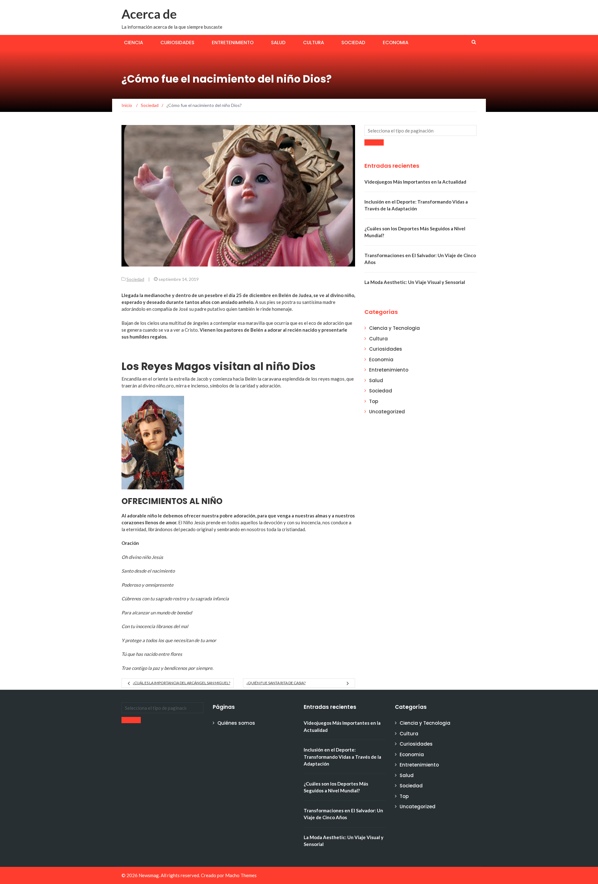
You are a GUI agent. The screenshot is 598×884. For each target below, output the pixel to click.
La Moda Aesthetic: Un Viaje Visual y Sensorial (414, 282)
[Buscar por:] (420, 130)
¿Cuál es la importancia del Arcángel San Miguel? (181, 682)
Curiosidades (177, 42)
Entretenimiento (233, 42)
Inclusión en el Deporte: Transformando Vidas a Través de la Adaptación (342, 756)
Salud (278, 42)
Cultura (313, 42)
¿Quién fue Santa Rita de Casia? (276, 682)
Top (373, 401)
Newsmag (149, 875)
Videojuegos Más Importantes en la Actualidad (415, 182)
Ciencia (133, 42)
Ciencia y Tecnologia (394, 328)
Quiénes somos (236, 723)
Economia (395, 42)
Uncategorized (387, 411)
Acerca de (149, 14)
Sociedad (353, 42)
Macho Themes (241, 875)
